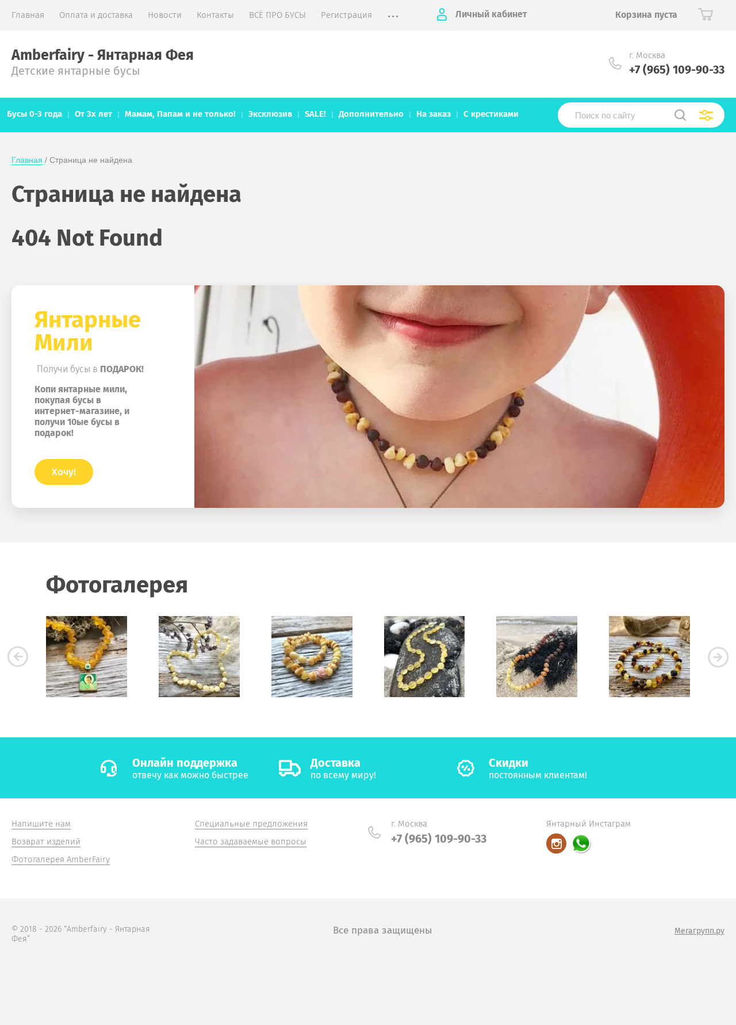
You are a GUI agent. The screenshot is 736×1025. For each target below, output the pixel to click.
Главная (27, 160)
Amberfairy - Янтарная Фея (103, 55)
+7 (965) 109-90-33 (676, 70)
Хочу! (64, 472)
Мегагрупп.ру (699, 931)
